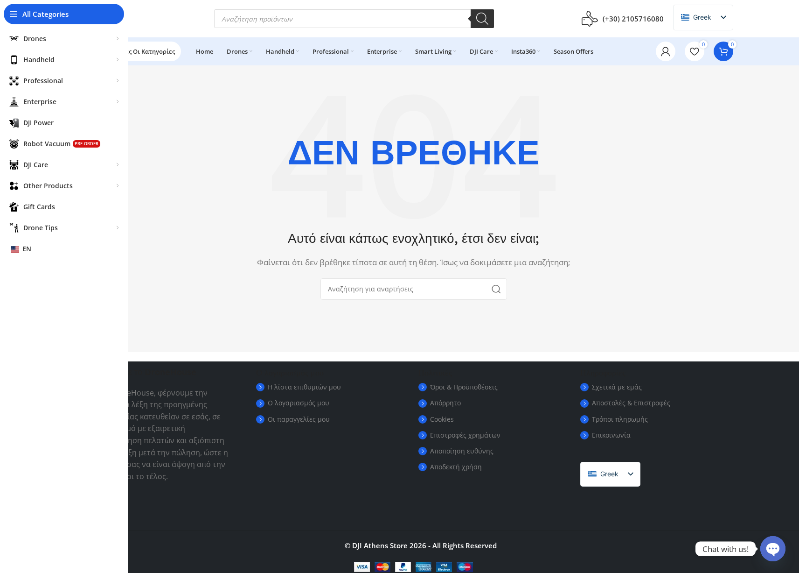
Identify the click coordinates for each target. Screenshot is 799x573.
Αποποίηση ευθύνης (461, 450)
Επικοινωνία (611, 435)
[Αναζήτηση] (482, 18)
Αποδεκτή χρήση (456, 466)
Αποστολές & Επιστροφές (631, 402)
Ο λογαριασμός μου (298, 402)
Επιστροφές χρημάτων (465, 435)
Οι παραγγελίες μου (299, 419)
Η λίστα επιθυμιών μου (304, 386)
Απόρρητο (445, 402)
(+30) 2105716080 (633, 18)
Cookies (442, 419)
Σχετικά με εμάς (617, 386)
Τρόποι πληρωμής (620, 419)
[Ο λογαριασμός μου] (665, 51)
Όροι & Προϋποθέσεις (464, 386)
